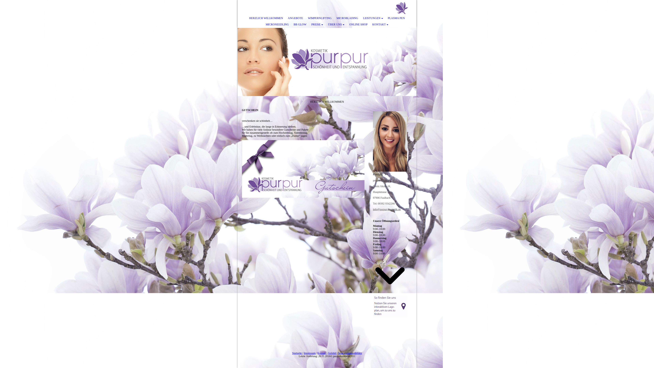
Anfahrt (332, 353)
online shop (358, 24)
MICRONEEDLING (277, 24)
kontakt (379, 24)
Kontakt (322, 353)
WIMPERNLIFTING (320, 18)
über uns (335, 24)
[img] (403, 7)
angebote (295, 18)
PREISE (316, 24)
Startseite (297, 353)
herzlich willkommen (266, 18)
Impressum (310, 353)
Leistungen (371, 18)
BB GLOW (300, 24)
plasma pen (396, 18)
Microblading (347, 18)
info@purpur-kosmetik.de (387, 209)
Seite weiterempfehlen (350, 353)
